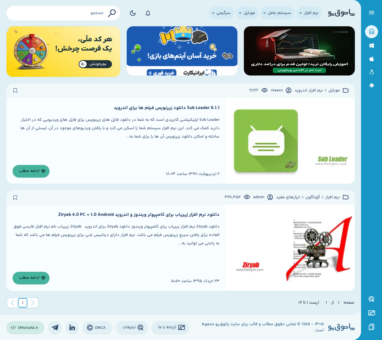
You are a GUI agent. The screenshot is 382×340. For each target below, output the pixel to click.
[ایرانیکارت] (182, 51)
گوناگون (312, 197)
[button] (22, 303)
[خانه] (371, 31)
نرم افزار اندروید (308, 91)
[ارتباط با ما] (371, 313)
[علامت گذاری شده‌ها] (372, 327)
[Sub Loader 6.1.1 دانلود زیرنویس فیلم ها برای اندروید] (290, 141)
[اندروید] (371, 85)
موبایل (334, 91)
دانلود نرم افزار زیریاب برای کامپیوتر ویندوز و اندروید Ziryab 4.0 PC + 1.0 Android (139, 214)
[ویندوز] (371, 45)
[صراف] (63, 51)
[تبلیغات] (372, 299)
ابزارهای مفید (288, 197)
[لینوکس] (371, 72)
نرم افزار (332, 197)
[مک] (371, 59)
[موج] (299, 51)
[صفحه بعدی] (12, 303)
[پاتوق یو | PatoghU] (341, 13)
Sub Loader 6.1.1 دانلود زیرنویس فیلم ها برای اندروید (167, 108)
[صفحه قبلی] (32, 303)
